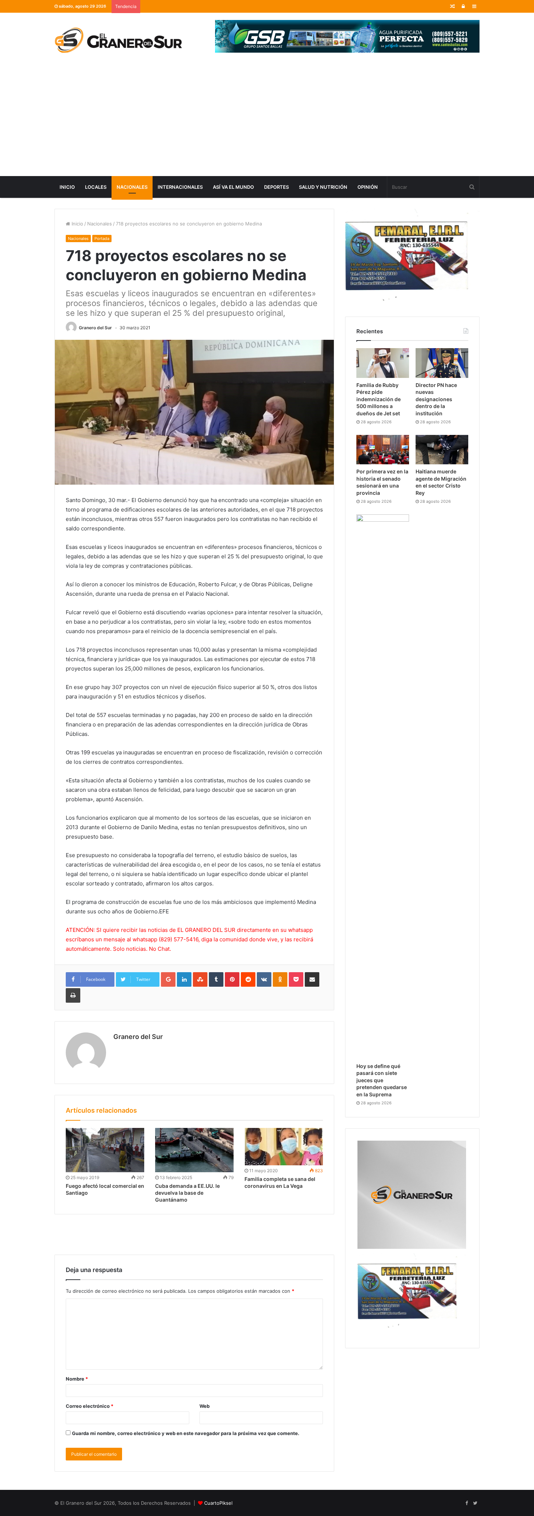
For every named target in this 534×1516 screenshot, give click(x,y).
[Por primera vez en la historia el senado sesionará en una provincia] (382, 450)
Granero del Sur (95, 327)
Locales (95, 187)
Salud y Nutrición (323, 187)
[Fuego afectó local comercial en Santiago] (105, 1150)
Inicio (67, 187)
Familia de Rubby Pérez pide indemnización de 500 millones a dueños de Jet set (378, 399)
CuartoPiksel (218, 1503)
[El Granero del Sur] (118, 40)
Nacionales (132, 187)
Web (204, 1406)
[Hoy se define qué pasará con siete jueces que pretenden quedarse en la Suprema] (382, 786)
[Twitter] (475, 1503)
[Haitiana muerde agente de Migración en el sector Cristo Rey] (442, 450)
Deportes (276, 187)
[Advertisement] (267, 121)
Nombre (77, 1379)
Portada (101, 238)
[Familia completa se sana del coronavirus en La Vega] (283, 1146)
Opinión (367, 187)
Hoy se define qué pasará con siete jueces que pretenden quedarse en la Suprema (381, 1080)
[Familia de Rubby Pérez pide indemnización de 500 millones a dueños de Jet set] (382, 363)
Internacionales (180, 187)
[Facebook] (466, 1503)
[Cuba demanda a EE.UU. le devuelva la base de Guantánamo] (194, 1150)
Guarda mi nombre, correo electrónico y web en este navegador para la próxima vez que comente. (185, 1433)
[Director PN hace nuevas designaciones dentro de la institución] (442, 363)
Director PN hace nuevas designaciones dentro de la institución (436, 399)
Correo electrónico (89, 1406)
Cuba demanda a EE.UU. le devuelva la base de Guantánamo (187, 1193)
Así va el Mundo (233, 187)
